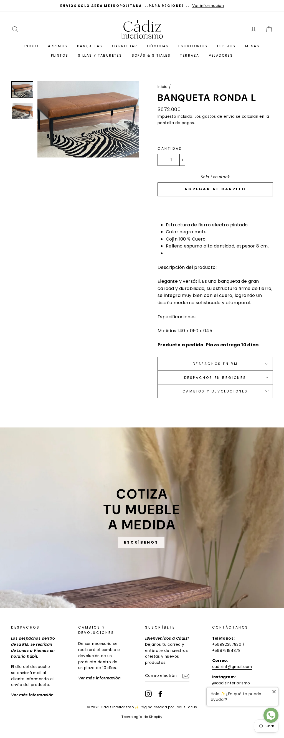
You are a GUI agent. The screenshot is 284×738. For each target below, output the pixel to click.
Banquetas (90, 46)
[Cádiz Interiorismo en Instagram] (148, 694)
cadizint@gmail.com (232, 666)
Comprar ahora (215, 205)
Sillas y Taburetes (100, 55)
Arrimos (58, 46)
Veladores (221, 55)
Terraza (189, 55)
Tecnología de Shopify (141, 716)
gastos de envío (218, 116)
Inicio (31, 46)
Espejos (226, 46)
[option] (142, 6)
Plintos (60, 55)
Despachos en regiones (215, 377)
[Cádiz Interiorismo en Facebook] (160, 694)
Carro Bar (125, 46)
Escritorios (192, 46)
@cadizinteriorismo (231, 683)
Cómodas (158, 46)
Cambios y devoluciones (215, 391)
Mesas (252, 46)
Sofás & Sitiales (151, 55)
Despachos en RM (215, 363)
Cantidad (170, 148)
